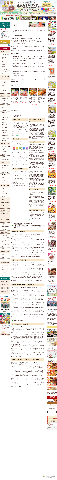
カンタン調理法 (5, 263)
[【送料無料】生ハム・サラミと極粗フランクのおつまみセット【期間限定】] (52, 226)
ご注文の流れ (4, 282)
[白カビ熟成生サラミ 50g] (52, 243)
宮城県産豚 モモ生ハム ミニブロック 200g (51, 263)
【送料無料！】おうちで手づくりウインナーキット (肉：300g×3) (51, 164)
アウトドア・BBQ (5, 206)
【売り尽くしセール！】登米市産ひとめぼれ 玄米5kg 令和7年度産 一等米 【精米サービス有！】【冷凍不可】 (51, 60)
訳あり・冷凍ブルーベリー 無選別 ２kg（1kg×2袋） (51, 198)
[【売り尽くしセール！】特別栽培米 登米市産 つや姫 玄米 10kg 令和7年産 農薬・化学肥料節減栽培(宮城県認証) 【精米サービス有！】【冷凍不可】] (52, 133)
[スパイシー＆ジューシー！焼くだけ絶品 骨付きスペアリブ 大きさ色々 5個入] (52, 271)
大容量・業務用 (5, 202)
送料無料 (3, 210)
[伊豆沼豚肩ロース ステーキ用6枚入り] (33, 92)
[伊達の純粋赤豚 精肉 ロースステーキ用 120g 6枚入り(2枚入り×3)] (42, 92)
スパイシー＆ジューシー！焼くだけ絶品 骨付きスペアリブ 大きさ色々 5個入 (51, 279)
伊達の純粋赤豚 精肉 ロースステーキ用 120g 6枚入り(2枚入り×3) (41, 99)
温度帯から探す (5, 251)
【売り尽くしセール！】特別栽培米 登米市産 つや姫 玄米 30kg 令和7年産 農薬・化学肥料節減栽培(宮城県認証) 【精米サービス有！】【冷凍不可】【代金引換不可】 (51, 96)
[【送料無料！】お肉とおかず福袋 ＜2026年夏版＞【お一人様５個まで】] (52, 174)
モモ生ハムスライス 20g (51, 76)
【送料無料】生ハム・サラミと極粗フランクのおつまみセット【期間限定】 (51, 234)
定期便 (2, 199)
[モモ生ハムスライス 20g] (52, 71)
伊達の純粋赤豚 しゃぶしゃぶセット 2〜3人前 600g (23, 99)
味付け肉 (3, 143)
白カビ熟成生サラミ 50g (51, 249)
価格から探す (4, 232)
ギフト (2, 51)
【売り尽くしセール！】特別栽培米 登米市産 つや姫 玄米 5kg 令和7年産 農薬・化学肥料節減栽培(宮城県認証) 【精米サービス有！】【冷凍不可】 (51, 37)
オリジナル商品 (5, 185)
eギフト (3, 216)
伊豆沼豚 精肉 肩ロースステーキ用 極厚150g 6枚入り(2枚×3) (32, 99)
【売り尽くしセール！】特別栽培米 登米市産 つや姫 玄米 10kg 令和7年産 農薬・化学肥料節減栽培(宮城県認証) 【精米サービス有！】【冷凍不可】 (51, 144)
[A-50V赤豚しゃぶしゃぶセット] (15, 92)
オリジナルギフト (5, 291)
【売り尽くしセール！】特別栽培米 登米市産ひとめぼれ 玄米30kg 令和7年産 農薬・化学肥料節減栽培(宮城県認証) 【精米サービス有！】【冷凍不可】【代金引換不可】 (52, 120)
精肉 (2, 95)
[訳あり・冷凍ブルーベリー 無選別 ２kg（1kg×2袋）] (52, 191)
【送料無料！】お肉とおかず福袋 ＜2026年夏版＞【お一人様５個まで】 (51, 181)
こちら (17, 135)
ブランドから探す (5, 220)
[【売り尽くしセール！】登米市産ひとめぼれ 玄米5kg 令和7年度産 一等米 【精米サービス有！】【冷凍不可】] (52, 50)
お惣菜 (2, 162)
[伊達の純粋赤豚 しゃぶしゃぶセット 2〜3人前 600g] (24, 92)
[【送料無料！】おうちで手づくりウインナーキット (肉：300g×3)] (52, 157)
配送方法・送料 (5, 288)
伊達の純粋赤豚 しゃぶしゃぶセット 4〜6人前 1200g (14, 99)
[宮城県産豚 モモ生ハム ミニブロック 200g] (52, 257)
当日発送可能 (4, 213)
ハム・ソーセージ (5, 77)
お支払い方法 (4, 285)
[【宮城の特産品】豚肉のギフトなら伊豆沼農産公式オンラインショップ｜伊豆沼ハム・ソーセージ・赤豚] (28, 6)
